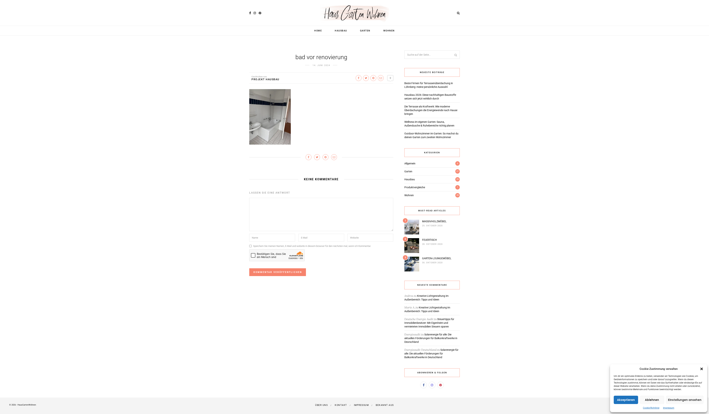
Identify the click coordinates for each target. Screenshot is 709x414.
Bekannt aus (385, 405)
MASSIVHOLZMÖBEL (434, 221)
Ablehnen (652, 400)
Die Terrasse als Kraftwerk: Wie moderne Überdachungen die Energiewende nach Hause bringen (430, 110)
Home (318, 30)
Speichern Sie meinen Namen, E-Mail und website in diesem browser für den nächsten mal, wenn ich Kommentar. (312, 246)
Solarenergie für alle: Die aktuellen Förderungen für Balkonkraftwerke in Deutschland (430, 338)
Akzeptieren (626, 400)
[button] (701, 369)
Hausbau (341, 30)
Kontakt (341, 405)
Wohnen (389, 30)
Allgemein (409, 163)
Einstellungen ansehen (684, 400)
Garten (365, 30)
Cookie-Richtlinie (651, 408)
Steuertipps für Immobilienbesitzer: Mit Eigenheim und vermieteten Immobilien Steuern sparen (429, 323)
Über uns (321, 405)
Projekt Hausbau (265, 79)
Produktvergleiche (414, 187)
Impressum (668, 408)
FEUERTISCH (429, 239)
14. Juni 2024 (321, 65)
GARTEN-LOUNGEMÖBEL (436, 258)
